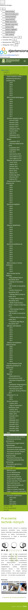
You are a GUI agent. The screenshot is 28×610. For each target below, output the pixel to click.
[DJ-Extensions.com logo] (14, 50)
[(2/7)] (17, 546)
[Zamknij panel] (4, 9)
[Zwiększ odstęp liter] (17, 45)
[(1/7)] (9, 546)
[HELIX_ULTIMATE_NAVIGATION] (25, 61)
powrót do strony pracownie (14, 597)
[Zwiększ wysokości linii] (19, 42)
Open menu (5, 70)
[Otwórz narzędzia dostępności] (2, 2)
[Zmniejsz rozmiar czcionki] (13, 39)
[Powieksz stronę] (21, 37)
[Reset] (1, 9)
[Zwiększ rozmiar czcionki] (16, 39)
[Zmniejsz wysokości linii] (16, 42)
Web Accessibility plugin (7, 55)
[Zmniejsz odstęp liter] (15, 45)
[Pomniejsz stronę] (18, 37)
